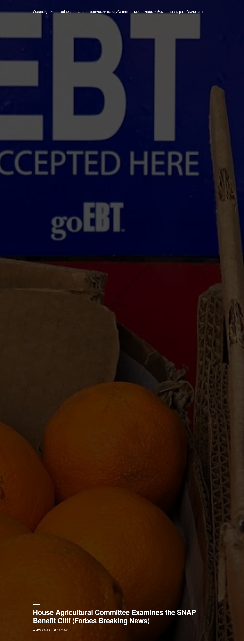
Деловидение (43, 11)
